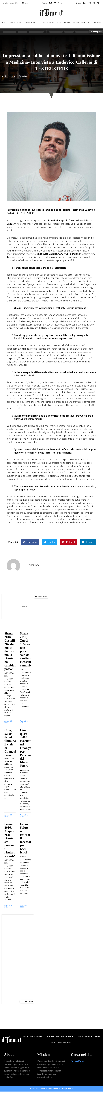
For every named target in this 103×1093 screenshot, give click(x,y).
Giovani (76, 22)
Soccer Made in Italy (94, 22)
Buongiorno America (47, 22)
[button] (30, 542)
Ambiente (67, 22)
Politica (3, 22)
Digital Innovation (15, 22)
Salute (59, 22)
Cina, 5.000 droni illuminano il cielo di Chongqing (11, 740)
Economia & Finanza (30, 22)
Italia (83, 22)
